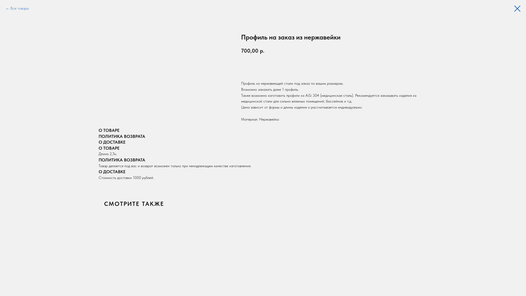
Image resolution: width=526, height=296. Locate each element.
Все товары (19, 8)
